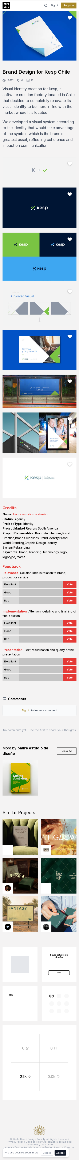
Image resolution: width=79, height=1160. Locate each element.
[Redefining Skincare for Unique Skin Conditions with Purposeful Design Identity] (59, 837)
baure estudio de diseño (30, 514)
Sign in (55, 5)
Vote (70, 584)
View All (67, 751)
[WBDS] (51, 996)
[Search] (46, 5)
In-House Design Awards (48, 1147)
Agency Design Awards (18, 1147)
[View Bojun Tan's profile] (8, 850)
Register (69, 5)
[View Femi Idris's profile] (46, 850)
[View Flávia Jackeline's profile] (46, 926)
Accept (60, 1152)
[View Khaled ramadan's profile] (8, 926)
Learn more (31, 1152)
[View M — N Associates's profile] (46, 888)
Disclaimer (47, 1144)
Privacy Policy (15, 1141)
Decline (47, 1152)
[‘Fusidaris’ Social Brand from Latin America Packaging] (20, 778)
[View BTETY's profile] (8, 888)
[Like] (69, 17)
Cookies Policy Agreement (41, 1141)
